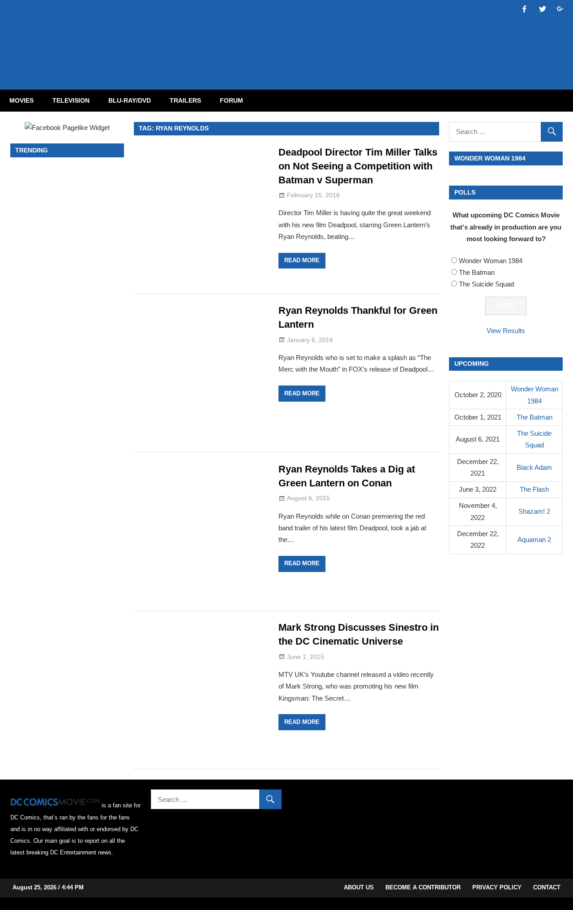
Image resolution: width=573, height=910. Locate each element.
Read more (302, 260)
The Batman (477, 272)
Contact (546, 887)
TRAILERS (185, 100)
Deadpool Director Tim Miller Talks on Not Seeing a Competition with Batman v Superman (357, 166)
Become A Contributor (423, 887)
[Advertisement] (322, 37)
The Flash (534, 489)
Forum (231, 100)
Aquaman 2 (534, 539)
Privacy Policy (497, 887)
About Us (359, 887)
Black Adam (534, 467)
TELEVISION (71, 100)
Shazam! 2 (534, 511)
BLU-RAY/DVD (129, 100)
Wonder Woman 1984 (490, 260)
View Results (506, 330)
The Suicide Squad (486, 284)
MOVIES (21, 100)
